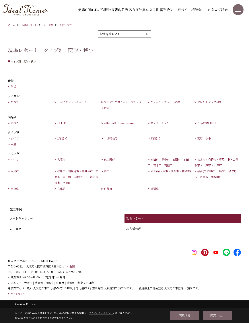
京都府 (108, 188)
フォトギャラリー (21, 218)
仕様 (13, 86)
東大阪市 (109, 159)
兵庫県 (61, 188)
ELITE (61, 123)
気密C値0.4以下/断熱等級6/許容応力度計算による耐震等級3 (125, 9)
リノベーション (160, 123)
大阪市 (61, 159)
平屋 (13, 144)
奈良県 (15, 188)
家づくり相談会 (189, 9)
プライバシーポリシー (101, 313)
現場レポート (135, 218)
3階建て (155, 138)
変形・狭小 (204, 138)
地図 (72, 266)
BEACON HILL (207, 123)
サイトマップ (18, 293)
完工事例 (15, 229)
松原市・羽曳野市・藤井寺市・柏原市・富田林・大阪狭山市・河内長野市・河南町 (76, 177)
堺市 (106, 171)
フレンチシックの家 (209, 102)
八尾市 (15, 171)
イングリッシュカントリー (73, 102)
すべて (15, 102)
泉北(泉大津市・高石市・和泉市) (171, 171)
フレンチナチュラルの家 (165, 102)
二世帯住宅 (111, 138)
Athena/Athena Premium (121, 123)
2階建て (62, 138)
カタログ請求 (217, 9)
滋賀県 (155, 188)
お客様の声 (133, 229)
